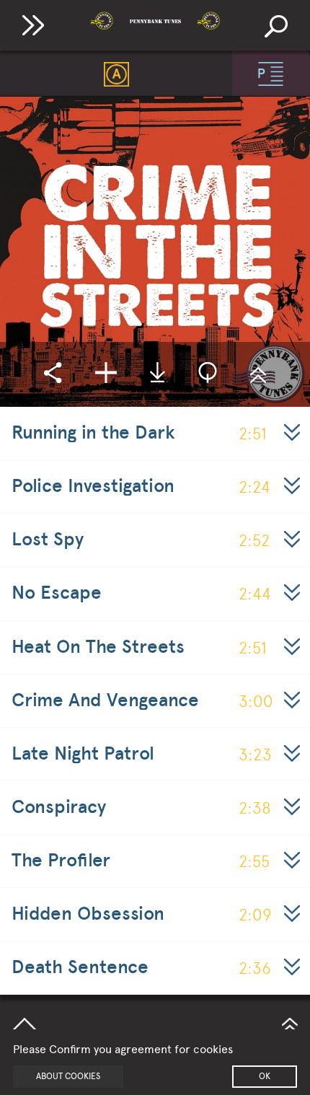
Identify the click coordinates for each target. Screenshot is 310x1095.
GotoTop (290, 1024)
